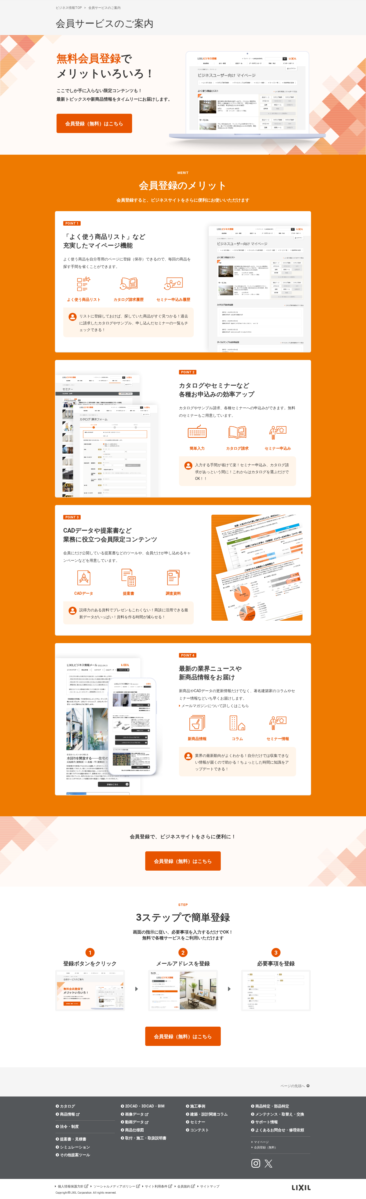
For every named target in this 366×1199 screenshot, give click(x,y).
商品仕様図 (134, 1130)
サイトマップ (209, 1186)
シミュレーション (75, 1147)
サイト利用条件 (156, 1186)
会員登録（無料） (266, 1147)
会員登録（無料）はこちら (94, 123)
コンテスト (199, 1130)
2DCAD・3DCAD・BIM (145, 1106)
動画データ (134, 1122)
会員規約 (183, 1186)
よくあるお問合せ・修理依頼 (279, 1130)
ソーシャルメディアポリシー (114, 1186)
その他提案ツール (75, 1155)
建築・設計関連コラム (209, 1114)
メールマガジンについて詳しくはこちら (215, 706)
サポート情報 (266, 1122)
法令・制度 (69, 1126)
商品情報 (67, 1114)
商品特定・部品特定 (272, 1106)
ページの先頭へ (293, 1086)
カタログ (67, 1106)
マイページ (261, 1142)
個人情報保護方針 (71, 1186)
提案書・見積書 (73, 1139)
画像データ (134, 1114)
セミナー (197, 1122)
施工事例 (197, 1106)
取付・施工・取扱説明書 (145, 1138)
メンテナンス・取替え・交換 (279, 1114)
